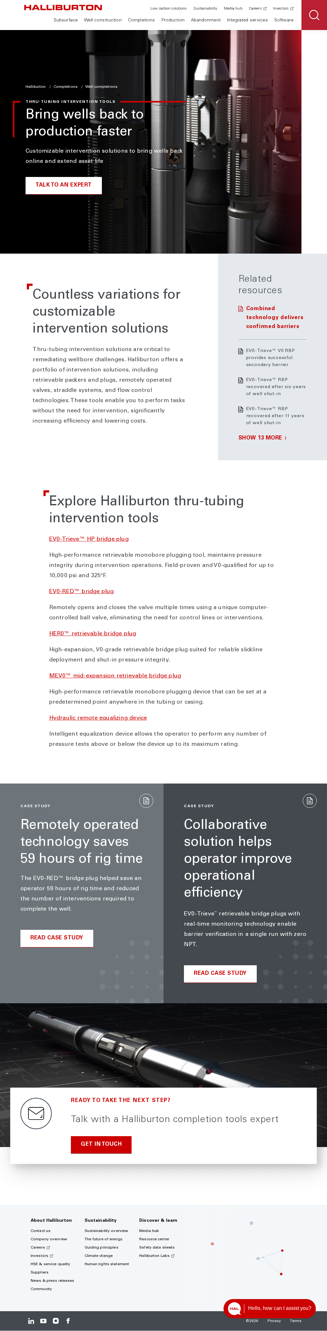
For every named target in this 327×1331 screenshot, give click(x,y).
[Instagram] (55, 1321)
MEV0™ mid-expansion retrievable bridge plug (115, 676)
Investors (281, 9)
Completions (141, 20)
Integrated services (247, 20)
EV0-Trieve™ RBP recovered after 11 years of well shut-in (275, 416)
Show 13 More (260, 438)
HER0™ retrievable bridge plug (92, 634)
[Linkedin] (31, 1321)
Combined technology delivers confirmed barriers (275, 318)
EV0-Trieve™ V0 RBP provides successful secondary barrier (270, 358)
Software (283, 20)
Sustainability (205, 9)
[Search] (314, 15)
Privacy (274, 1321)
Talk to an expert (63, 185)
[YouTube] (43, 1321)
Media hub (233, 9)
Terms (295, 1321)
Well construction (102, 20)
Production (173, 20)
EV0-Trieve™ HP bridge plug (89, 539)
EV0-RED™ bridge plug (81, 592)
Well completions (101, 87)
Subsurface (66, 20)
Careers (255, 9)
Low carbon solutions (168, 9)
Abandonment (206, 20)
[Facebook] (67, 1321)
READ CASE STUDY (56, 938)
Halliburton (36, 87)
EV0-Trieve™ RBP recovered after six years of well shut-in (276, 387)
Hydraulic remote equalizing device (98, 718)
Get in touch (101, 1144)
